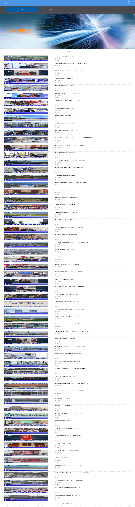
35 (73, 505)
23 (47, 505)
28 (58, 505)
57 (119, 505)
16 (33, 505)
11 (22, 505)
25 (52, 505)
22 (45, 505)
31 (64, 505)
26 (54, 505)
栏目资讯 (21, 9)
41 (85, 505)
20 (41, 505)
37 (77, 505)
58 (121, 505)
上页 (72, 503)
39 (81, 505)
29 (60, 505)
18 (37, 505)
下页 (124, 505)
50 (104, 505)
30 (62, 505)
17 (35, 505)
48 (100, 505)
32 (66, 505)
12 (24, 505)
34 (71, 505)
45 (94, 505)
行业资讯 (52, 9)
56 (117, 505)
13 (26, 505)
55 (115, 505)
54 (113, 505)
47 (98, 505)
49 (102, 505)
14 (28, 505)
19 (39, 505)
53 (111, 505)
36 (75, 505)
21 (43, 505)
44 (92, 505)
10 (20, 505)
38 (79, 505)
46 (96, 505)
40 (83, 505)
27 (56, 505)
